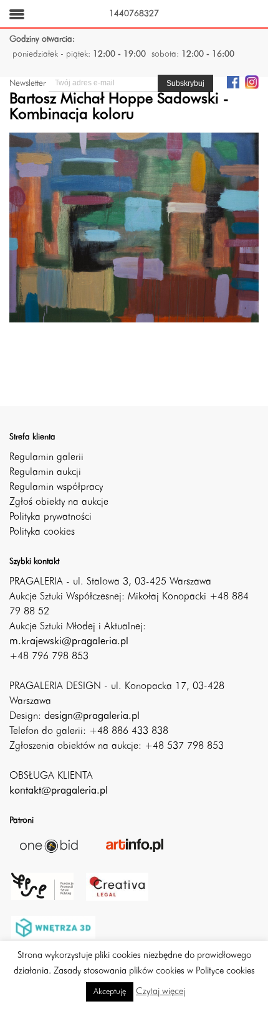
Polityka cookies (42, 532)
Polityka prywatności (50, 517)
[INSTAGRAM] (252, 81)
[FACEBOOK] (233, 81)
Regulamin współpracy (56, 487)
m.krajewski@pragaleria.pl (68, 642)
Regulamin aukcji (45, 472)
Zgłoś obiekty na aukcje (58, 502)
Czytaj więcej (160, 992)
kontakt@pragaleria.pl (58, 791)
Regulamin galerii (46, 457)
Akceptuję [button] (109, 992)
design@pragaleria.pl (92, 716)
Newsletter (27, 83)
